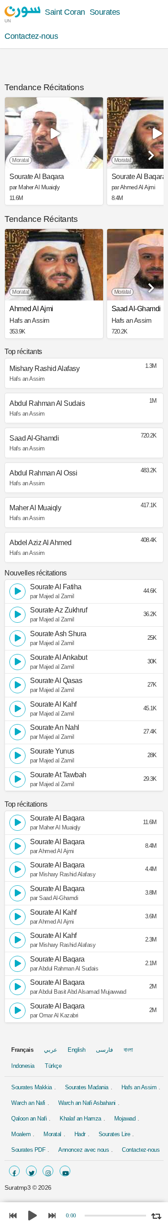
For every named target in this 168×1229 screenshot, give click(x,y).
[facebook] (14, 1171)
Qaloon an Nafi (29, 1118)
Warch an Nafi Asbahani (87, 1103)
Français (22, 1049)
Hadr (80, 1134)
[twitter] (31, 1171)
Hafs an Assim (139, 1087)
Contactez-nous (31, 36)
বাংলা (128, 1049)
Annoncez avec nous (83, 1149)
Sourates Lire (114, 1134)
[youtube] (65, 1171)
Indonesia (22, 1065)
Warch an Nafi (28, 1103)
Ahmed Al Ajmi (31, 308)
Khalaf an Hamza (80, 1118)
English (77, 1049)
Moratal (52, 1134)
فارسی (104, 1049)
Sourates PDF (28, 1149)
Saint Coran (65, 12)
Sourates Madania (86, 1087)
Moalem (20, 1134)
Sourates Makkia (31, 1087)
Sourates (105, 12)
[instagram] (48, 1171)
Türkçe (53, 1065)
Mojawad (125, 1118)
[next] (150, 152)
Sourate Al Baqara (36, 176)
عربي (50, 1049)
